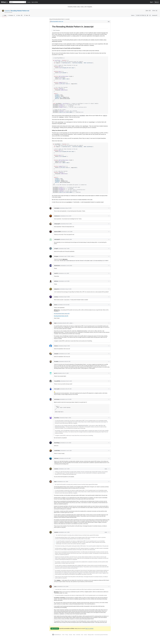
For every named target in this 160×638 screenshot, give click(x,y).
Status (74, 634)
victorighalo (56, 208)
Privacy (66, 634)
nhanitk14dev (57, 450)
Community (78, 634)
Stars (20, 15)
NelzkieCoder (57, 265)
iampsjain (56, 353)
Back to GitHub (35, 2)
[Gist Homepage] (4, 2)
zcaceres (7, 10)
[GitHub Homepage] (53, 634)
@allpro (59, 580)
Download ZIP (154, 15)
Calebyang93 (57, 223)
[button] (147, 15)
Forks (28, 15)
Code (5, 15)
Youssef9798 (57, 381)
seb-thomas (56, 399)
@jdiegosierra (57, 309)
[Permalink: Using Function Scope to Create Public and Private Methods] (51, 48)
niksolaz (56, 345)
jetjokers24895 (57, 231)
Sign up (156, 2)
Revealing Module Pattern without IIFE (61, 313)
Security (70, 634)
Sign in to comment (89, 628)
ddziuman (56, 458)
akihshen (56, 281)
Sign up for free (55, 628)
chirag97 (56, 248)
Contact (85, 634)
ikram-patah (57, 388)
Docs (82, 634)
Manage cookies (91, 634)
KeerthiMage (57, 442)
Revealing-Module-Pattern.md (20, 10)
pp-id (55, 373)
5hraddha (56, 361)
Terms (63, 634)
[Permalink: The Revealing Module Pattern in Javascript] (51, 27)
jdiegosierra (56, 289)
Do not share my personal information (101, 634)
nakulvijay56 (57, 239)
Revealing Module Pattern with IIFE (61, 315)
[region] (80, 114)
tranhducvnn (57, 215)
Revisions (11, 15)
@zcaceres (65, 259)
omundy (56, 296)
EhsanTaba (56, 417)
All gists (29, 2)
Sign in (151, 2)
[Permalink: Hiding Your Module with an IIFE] (51, 130)
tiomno (55, 304)
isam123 (56, 273)
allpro (55, 323)
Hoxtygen (56, 256)
